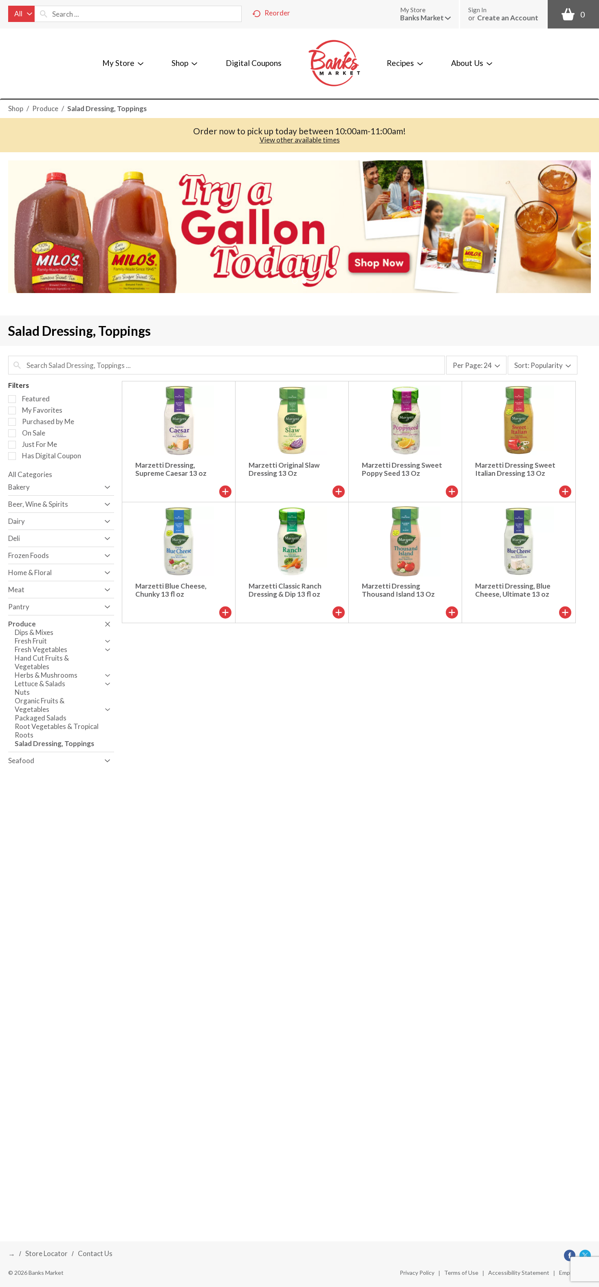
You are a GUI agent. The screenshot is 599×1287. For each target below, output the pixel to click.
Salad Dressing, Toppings (107, 108)
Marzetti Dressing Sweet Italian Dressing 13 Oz (515, 469)
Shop (15, 108)
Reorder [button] (277, 13)
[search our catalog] (44, 14)
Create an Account (507, 17)
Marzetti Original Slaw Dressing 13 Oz (284, 469)
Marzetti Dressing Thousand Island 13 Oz (398, 590)
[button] (425, 17)
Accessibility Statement (518, 1272)
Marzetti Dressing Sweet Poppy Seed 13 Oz (402, 469)
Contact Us (95, 1253)
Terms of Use (461, 1272)
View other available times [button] (300, 140)
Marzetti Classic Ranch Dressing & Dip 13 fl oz (285, 590)
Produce (45, 108)
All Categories (30, 474)
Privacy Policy (417, 1272)
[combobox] (21, 14)
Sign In (477, 9)
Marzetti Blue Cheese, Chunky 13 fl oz (171, 590)
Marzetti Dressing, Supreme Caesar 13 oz (171, 469)
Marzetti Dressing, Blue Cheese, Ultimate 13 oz (513, 590)
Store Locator (46, 1253)
